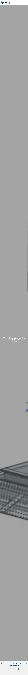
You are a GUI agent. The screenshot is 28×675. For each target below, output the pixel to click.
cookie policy (15, 665)
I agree (14, 669)
